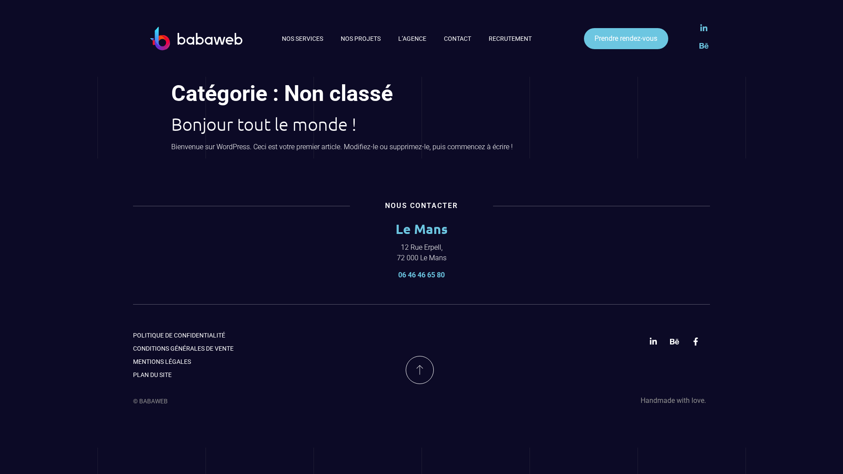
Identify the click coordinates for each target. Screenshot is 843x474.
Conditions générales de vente (183, 348)
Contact (457, 38)
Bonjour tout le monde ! (264, 124)
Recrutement (510, 38)
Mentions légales (162, 361)
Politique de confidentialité (179, 335)
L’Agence (412, 38)
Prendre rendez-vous (625, 38)
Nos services (302, 38)
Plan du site (152, 374)
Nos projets (361, 38)
